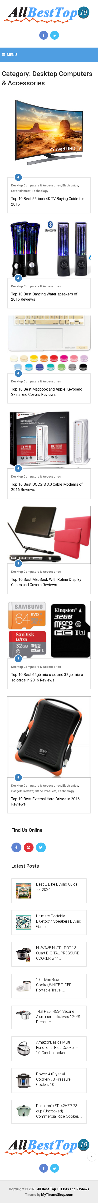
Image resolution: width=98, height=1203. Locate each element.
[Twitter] (41, 848)
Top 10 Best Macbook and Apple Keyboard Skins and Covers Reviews (46, 392)
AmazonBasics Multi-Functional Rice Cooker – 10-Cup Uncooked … (57, 1047)
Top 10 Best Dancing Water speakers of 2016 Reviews (44, 297)
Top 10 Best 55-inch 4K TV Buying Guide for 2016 (47, 201)
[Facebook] (16, 848)
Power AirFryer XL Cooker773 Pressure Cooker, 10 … (53, 1079)
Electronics (70, 185)
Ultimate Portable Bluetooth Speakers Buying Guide (58, 921)
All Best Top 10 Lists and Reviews (63, 1189)
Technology (40, 191)
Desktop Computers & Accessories (36, 185)
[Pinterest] (29, 848)
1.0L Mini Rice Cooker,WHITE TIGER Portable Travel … (54, 984)
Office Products (45, 791)
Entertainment (20, 191)
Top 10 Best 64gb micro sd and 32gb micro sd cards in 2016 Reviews (47, 677)
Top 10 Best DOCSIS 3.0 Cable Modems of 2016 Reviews (47, 487)
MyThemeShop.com (57, 1195)
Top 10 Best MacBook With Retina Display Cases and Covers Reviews (46, 582)
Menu (12, 55)
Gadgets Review (22, 791)
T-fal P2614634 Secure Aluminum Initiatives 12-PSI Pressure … (58, 1016)
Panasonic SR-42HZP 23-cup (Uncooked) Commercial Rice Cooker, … (59, 1111)
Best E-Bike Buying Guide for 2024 (57, 887)
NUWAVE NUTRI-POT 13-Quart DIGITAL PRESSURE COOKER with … (57, 953)
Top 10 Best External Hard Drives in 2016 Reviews (45, 801)
